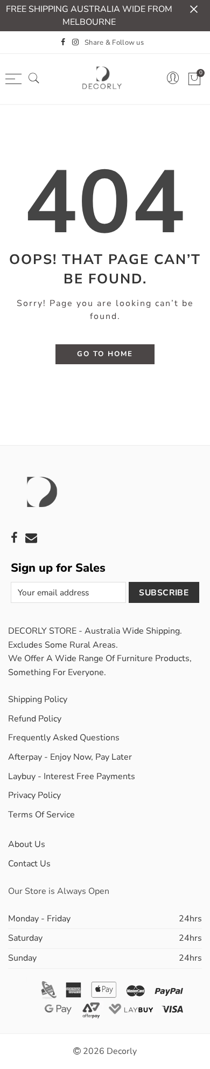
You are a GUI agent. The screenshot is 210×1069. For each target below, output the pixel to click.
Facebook (14, 538)
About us (26, 844)
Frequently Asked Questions (64, 738)
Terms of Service (41, 815)
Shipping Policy (37, 699)
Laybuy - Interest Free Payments (71, 776)
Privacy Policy (34, 795)
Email (31, 538)
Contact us (29, 864)
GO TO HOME (105, 354)
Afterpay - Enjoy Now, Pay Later (70, 757)
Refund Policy (34, 719)
